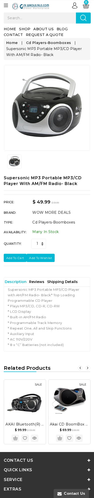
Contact (13, 34)
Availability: (15, 232)
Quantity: (13, 244)
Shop (24, 29)
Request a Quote (45, 34)
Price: (9, 202)
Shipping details (62, 282)
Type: (8, 222)
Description (16, 282)
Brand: (10, 212)
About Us (43, 29)
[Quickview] (34, 438)
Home (10, 29)
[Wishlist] (25, 438)
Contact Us (73, 493)
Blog (62, 29)
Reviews (36, 282)
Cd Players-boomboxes (48, 42)
